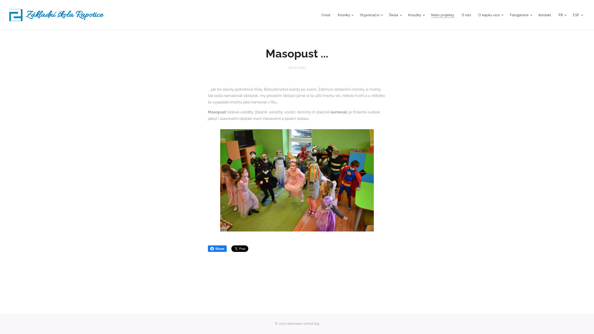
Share (219, 248)
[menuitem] (327, 15)
